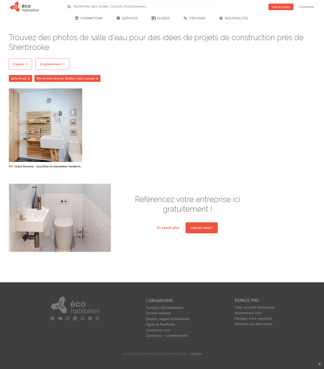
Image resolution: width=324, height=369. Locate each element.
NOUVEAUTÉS (236, 18)
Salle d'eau (18, 78)
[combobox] (20, 64)
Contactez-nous (158, 330)
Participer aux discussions (254, 324)
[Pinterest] (90, 318)
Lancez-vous (281, 7)
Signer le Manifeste (160, 324)
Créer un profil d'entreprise (255, 307)
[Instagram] (68, 318)
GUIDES (163, 18)
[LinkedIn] (75, 318)
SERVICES (130, 18)
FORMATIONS (91, 18)
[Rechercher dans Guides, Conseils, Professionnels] (70, 6)
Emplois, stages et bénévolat (168, 319)
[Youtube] (60, 318)
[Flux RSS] (98, 318)
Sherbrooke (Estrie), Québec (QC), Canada (65, 78)
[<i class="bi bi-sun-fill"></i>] (319, 364)
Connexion (306, 7)
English (196, 354)
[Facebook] (53, 318)
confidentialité (177, 335)
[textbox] (20, 64)
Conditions (154, 335)
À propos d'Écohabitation (164, 307)
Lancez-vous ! (202, 227)
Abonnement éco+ (248, 313)
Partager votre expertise (253, 318)
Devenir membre (158, 313)
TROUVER (197, 18)
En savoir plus (168, 227)
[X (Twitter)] (83, 318)
